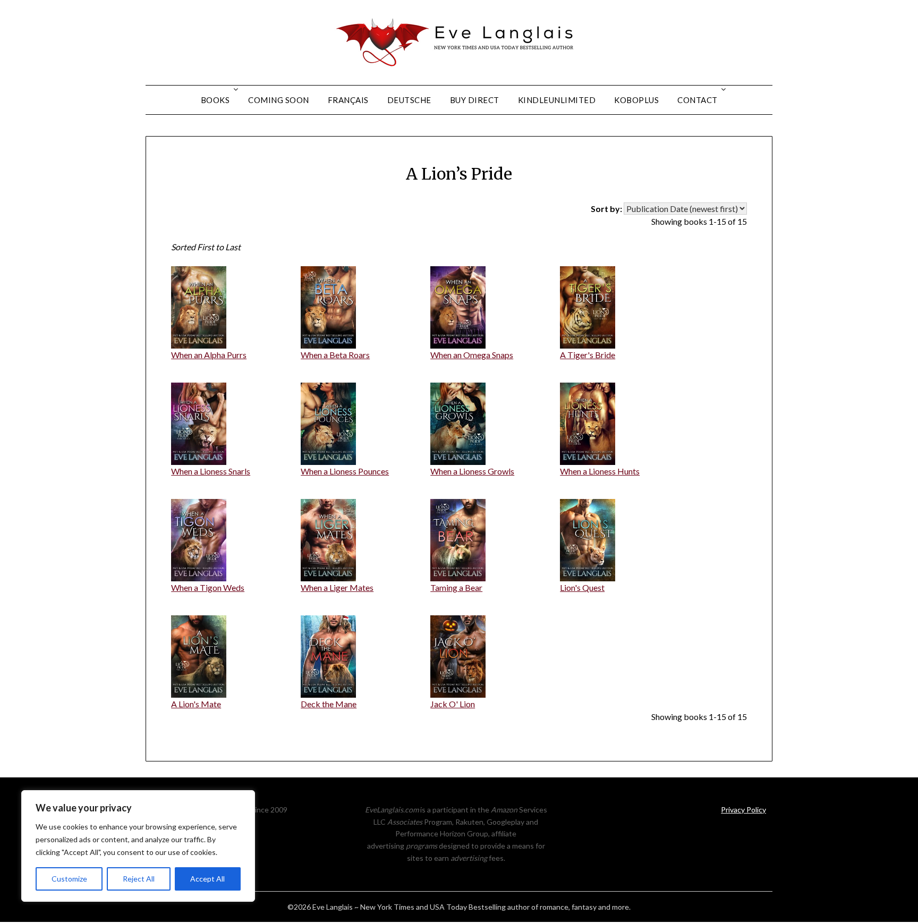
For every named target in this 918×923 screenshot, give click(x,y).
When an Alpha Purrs (208, 355)
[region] (138, 846)
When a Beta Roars (335, 355)
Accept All (207, 878)
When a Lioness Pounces (345, 471)
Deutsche (409, 100)
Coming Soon (278, 100)
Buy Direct (474, 100)
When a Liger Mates (337, 587)
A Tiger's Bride (587, 355)
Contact (697, 100)
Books (215, 100)
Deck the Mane (328, 704)
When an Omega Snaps (471, 355)
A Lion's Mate (196, 704)
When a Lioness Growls (472, 471)
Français (348, 100)
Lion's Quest (582, 587)
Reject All (139, 878)
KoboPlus (636, 100)
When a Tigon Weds (207, 587)
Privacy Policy (743, 809)
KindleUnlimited (557, 100)
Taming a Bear (456, 587)
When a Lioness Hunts (600, 471)
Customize (69, 878)
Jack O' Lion (452, 704)
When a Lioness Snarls (210, 471)
